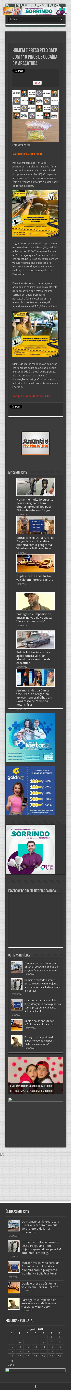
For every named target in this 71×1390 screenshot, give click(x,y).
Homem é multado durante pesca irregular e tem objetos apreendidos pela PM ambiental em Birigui (34, 505)
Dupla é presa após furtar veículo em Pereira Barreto (34, 577)
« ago (10, 1364)
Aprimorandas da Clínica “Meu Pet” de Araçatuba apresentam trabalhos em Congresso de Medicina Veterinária (34, 697)
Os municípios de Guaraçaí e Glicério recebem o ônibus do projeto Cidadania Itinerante (41, 967)
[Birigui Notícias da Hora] (35, 5)
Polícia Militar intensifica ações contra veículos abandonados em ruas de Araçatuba (33, 658)
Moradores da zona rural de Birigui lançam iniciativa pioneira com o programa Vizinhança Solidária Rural (35, 543)
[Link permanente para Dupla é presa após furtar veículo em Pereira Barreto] (35, 563)
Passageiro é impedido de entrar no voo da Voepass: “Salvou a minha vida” (34, 617)
